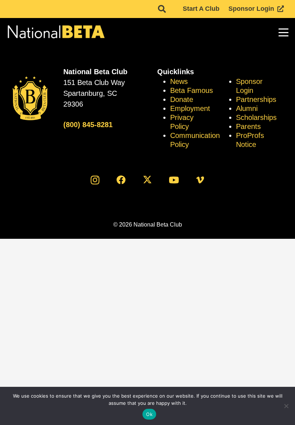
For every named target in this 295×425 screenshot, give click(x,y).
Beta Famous (191, 90)
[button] (162, 9)
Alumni (247, 108)
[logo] (55, 32)
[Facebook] (121, 180)
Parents (248, 126)
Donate (181, 99)
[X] (147, 180)
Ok (149, 414)
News (179, 81)
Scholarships (256, 117)
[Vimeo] (200, 180)
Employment (190, 108)
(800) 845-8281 (88, 125)
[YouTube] (174, 180)
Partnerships (256, 99)
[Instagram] (94, 180)
